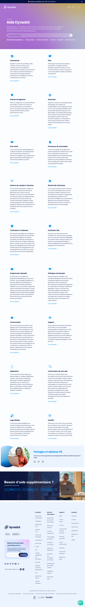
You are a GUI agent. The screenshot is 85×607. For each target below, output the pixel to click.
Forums (30, 489)
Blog (48, 489)
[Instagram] (7, 563)
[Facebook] (5, 563)
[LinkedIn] (10, 563)
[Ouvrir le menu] (79, 7)
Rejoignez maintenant (23, 554)
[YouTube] (16, 563)
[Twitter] (12, 563)
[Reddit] (18, 563)
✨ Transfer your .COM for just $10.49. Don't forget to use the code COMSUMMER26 (41, 1)
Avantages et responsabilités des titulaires (66, 593)
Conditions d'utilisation (28, 593)
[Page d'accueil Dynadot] (10, 7)
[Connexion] (68, 7)
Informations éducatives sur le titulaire (45, 593)
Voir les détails (14, 81)
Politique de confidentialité (14, 593)
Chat (13, 489)
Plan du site (74, 527)
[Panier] (73, 7)
